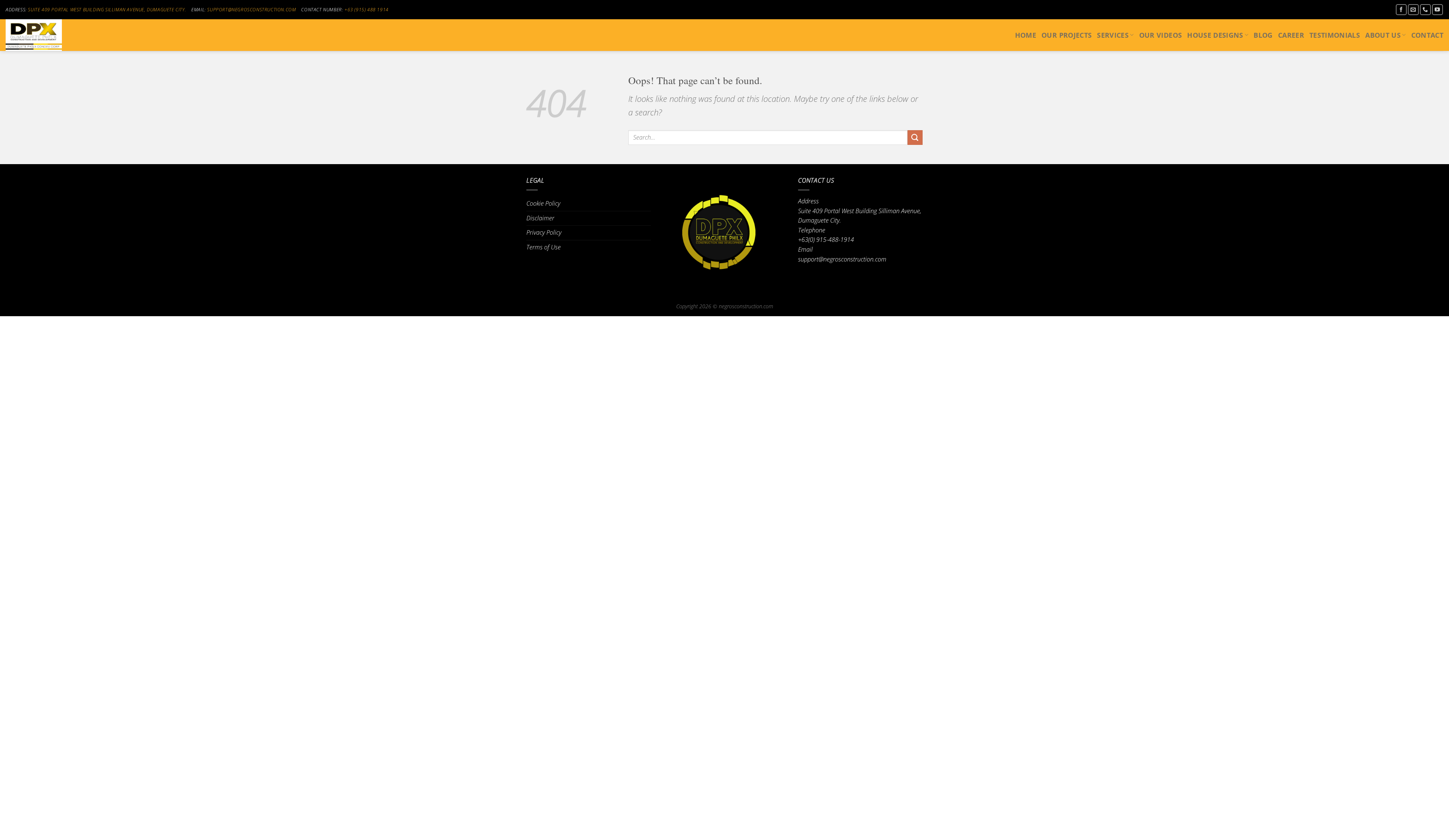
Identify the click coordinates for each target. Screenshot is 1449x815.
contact (1427, 35)
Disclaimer (540, 218)
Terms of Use (543, 247)
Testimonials (1334, 35)
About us (1383, 35)
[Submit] (915, 137)
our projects (1066, 35)
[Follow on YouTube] (1437, 9)
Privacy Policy (543, 232)
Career (1291, 35)
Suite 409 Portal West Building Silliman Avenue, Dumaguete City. (107, 9)
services (1113, 35)
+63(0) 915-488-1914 (826, 239)
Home (1025, 35)
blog (1263, 35)
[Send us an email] (1413, 9)
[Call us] (1425, 9)
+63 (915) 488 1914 (367, 9)
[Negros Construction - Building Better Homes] (43, 35)
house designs (1215, 35)
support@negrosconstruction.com (251, 9)
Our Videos (1160, 35)
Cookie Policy (543, 203)
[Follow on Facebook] (1401, 9)
